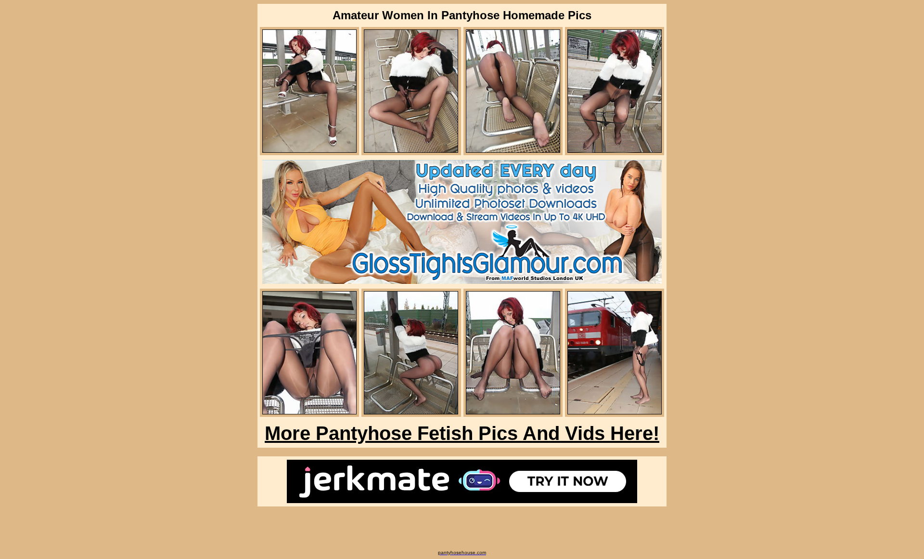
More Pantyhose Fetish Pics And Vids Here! (462, 433)
